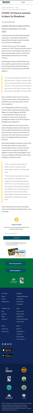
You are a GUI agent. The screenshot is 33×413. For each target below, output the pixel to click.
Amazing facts (5, 301)
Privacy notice (20, 339)
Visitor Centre (20, 321)
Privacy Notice (15, 242)
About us (18, 328)
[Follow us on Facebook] (3, 344)
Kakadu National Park (9, 370)
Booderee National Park (6, 2)
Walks (3, 316)
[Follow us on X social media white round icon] (5, 344)
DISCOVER (4, 293)
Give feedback (20, 336)
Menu (23, 2)
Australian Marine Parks (24, 396)
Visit (3, 311)
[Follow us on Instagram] (8, 344)
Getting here (19, 316)
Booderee (9, 378)
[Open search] (30, 2)
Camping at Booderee (22, 296)
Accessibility (19, 331)
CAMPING (19, 293)
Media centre (5, 331)
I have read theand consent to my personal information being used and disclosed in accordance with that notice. (16, 243)
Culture (4, 299)
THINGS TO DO (6, 308)
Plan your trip (20, 311)
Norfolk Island (24, 378)
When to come (20, 314)
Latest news (5, 328)
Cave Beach (19, 304)
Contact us (19, 334)
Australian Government (14, 280)
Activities (4, 314)
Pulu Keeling (23, 387)
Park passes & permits (22, 319)
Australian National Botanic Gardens (9, 396)
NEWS (3, 326)
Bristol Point (19, 301)
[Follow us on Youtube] (11, 344)
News (17, 7)
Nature (3, 296)
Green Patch (19, 299)
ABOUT (18, 326)
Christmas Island (9, 387)
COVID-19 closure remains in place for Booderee (14, 9)
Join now (16, 237)
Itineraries (4, 319)
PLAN (17, 308)
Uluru (24, 370)
